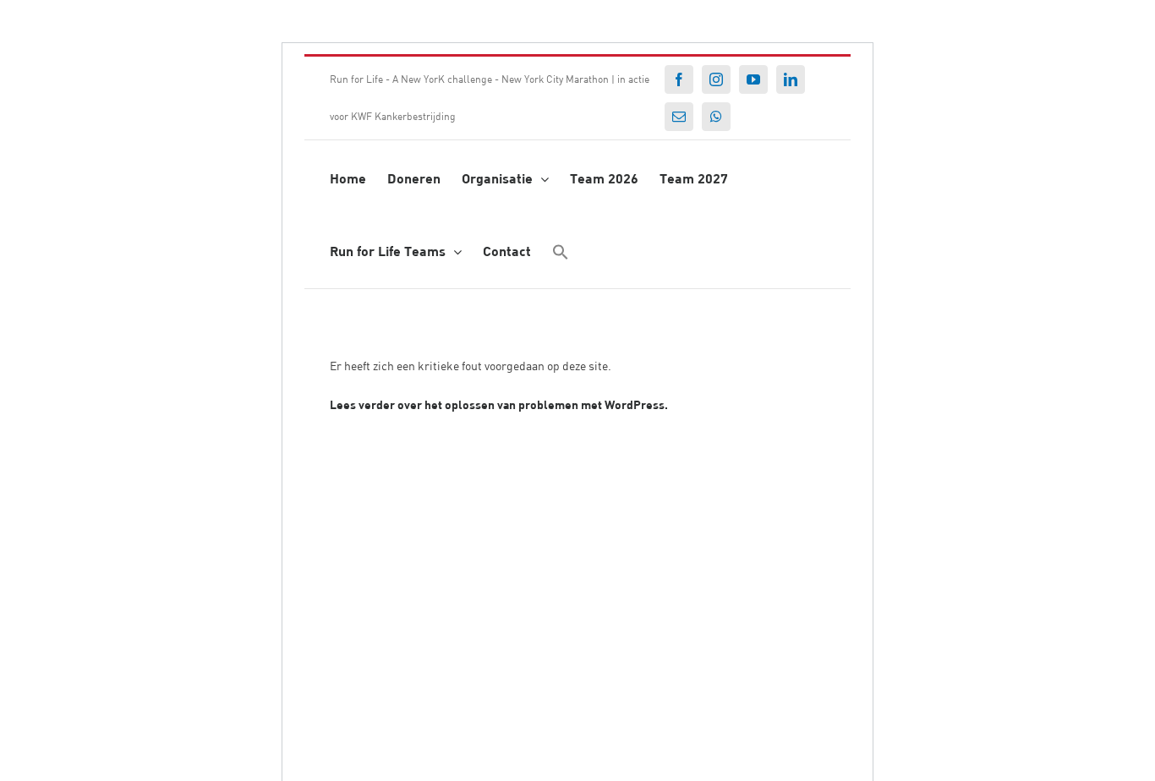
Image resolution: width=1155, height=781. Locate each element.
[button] (560, 250)
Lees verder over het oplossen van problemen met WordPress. (499, 404)
